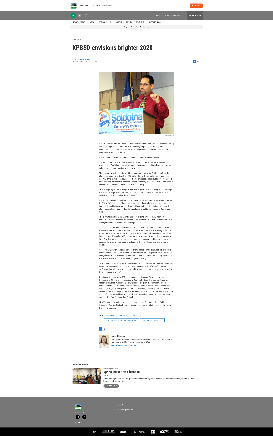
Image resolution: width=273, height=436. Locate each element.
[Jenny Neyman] (104, 341)
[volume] (79, 15)
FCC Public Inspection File (124, 410)
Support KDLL (155, 22)
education (123, 315)
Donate (197, 5)
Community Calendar (135, 22)
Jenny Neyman (85, 59)
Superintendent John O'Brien (152, 320)
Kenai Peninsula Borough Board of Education (121, 320)
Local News (77, 40)
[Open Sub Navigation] (87, 22)
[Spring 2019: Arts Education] (87, 376)
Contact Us (119, 405)
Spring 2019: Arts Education (121, 372)
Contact (74, 22)
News (92, 22)
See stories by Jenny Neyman (124, 345)
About (82, 22)
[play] (73, 15)
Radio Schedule (106, 22)
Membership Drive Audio (110, 368)
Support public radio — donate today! (136, 27)
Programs (119, 22)
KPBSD (134, 315)
